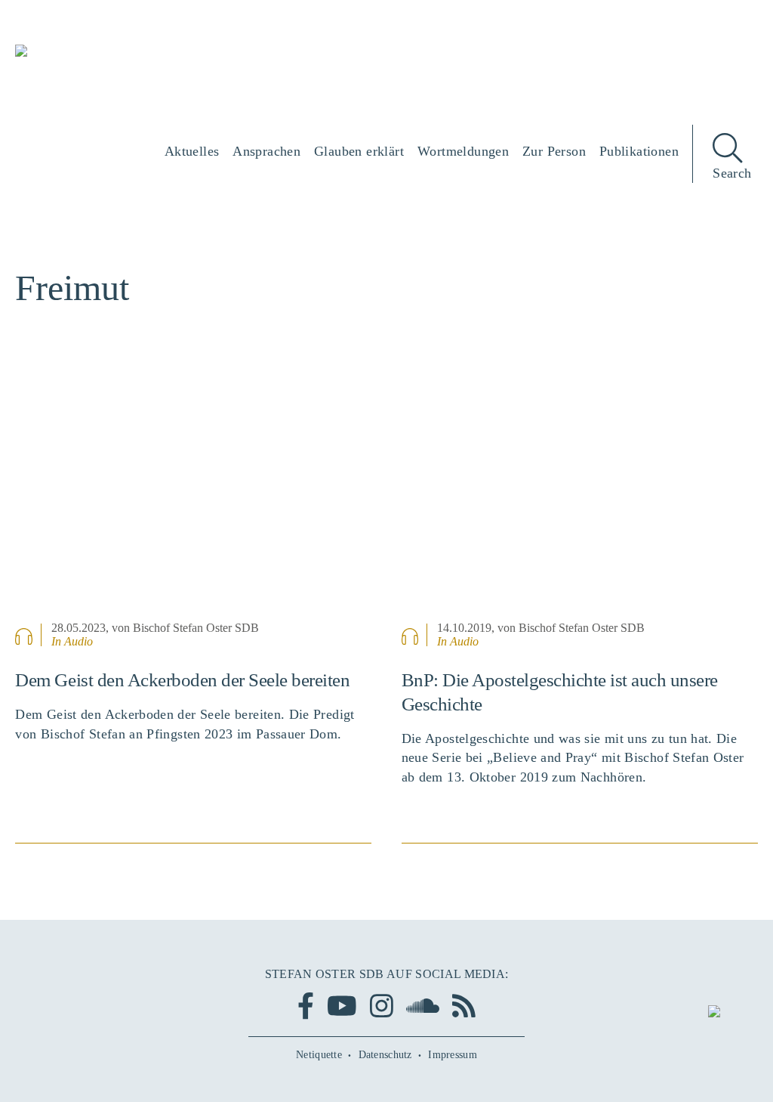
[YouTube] (342, 1005)
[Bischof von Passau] (105, 61)
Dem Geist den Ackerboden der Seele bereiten (182, 680)
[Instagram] (381, 1005)
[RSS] (464, 1005)
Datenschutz (385, 1054)
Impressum (452, 1054)
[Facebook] (305, 1005)
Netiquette (319, 1054)
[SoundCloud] (422, 1005)
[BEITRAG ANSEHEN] (193, 498)
